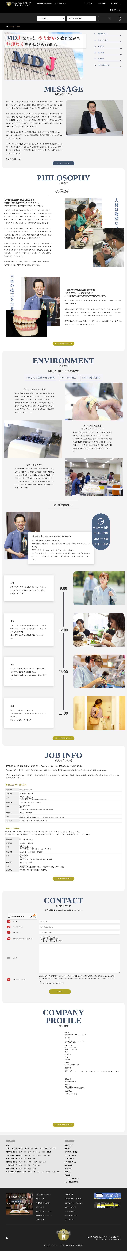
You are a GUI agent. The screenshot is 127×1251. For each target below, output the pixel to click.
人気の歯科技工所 (70, 1162)
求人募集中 (68, 1175)
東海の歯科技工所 (11, 1158)
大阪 (44, 1162)
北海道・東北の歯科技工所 (14, 1148)
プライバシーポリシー (17, 979)
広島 (34, 1165)
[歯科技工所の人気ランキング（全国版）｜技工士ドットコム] (63, 1240)
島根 (25, 1165)
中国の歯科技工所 (11, 1165)
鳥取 (20, 1165)
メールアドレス (15, 927)
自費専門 (67, 1148)
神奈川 (49, 1152)
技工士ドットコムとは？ (67, 1245)
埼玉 (34, 1152)
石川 (35, 1155)
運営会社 (80, 1245)
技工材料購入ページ (71, 1215)
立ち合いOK (68, 1165)
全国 (7, 1145)
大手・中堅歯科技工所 (72, 1182)
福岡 (58, 1172)
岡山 (29, 1165)
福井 (39, 1155)
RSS (7, 1238)
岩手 (36, 1148)
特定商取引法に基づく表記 (44, 1215)
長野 (49, 1155)
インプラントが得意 (71, 1152)
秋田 (45, 1148)
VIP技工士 (68, 1172)
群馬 (29, 1152)
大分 (38, 1172)
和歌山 (30, 1162)
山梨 (44, 1155)
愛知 (29, 1158)
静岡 (25, 1158)
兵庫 (20, 1162)
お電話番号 (14, 932)
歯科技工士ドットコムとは (44, 1211)
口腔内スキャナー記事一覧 (73, 1199)
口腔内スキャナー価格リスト (74, 1203)
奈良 (25, 1162)
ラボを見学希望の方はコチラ (63, 344)
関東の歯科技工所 (11, 1152)
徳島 (20, 1168)
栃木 (25, 1152)
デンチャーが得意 (70, 1155)
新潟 (26, 1155)
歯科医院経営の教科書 (43, 1203)
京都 (40, 1162)
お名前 (12, 921)
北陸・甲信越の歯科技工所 (14, 1155)
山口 (38, 1165)
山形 (50, 1148)
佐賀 (24, 1172)
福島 (54, 1148)
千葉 (38, 1152)
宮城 (41, 1148)
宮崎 (43, 1172)
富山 (30, 1155)
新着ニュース (40, 1199)
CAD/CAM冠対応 (70, 1158)
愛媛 (29, 1168)
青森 (32, 1148)
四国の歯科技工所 (11, 1168)
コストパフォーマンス (72, 1178)
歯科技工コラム (40, 1207)
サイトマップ (69, 1220)
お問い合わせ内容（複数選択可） (21, 938)
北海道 (27, 1148)
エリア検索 (88, 3)
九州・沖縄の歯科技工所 (14, 1172)
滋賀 (35, 1162)
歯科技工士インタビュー (43, 1194)
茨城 (20, 1152)
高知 (34, 1168)
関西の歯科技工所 (11, 1162)
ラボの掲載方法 (70, 1211)
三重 (34, 1158)
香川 (25, 1168)
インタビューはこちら (63, 163)
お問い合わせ (40, 1220)
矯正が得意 (68, 1168)
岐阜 (20, 1158)
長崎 (29, 1172)
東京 (43, 1152)
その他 (12, 958)
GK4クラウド (69, 1145)
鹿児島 (48, 1172)
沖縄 (53, 1172)
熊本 (33, 1172)
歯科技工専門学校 (70, 1207)
